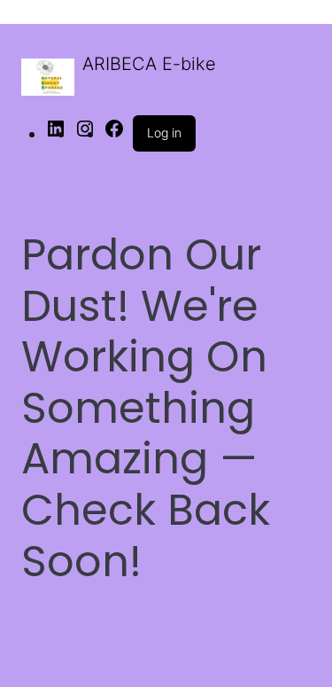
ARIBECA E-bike (149, 63)
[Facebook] (114, 133)
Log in (164, 132)
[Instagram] (85, 133)
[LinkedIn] (55, 133)
